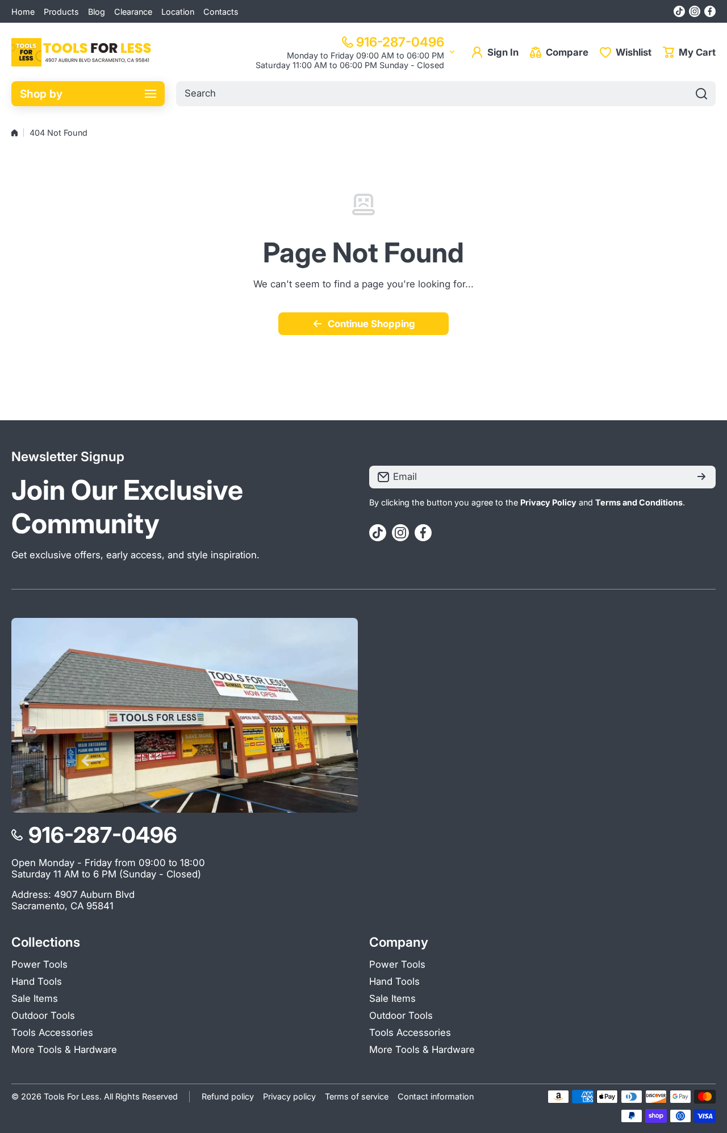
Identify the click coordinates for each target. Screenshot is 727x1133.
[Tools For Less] (82, 52)
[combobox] (446, 93)
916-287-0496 (400, 41)
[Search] (701, 93)
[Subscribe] (701, 477)
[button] (689, 52)
